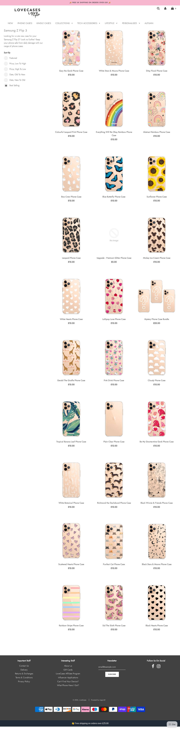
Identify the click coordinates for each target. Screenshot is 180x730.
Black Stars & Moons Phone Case (156, 564)
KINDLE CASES (44, 23)
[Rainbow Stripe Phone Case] (71, 602)
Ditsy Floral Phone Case (156, 70)
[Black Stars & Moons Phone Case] (156, 541)
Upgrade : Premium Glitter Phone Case (114, 257)
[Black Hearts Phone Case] (156, 602)
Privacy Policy (24, 681)
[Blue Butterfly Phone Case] (114, 173)
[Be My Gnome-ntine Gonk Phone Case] (156, 418)
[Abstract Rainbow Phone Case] (156, 109)
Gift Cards (68, 669)
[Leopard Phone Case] (71, 235)
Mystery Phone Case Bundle (156, 319)
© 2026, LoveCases (79, 700)
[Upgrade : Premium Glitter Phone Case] (114, 235)
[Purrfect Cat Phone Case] (114, 541)
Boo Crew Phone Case (71, 196)
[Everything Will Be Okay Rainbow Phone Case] (114, 109)
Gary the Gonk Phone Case (71, 70)
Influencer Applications (68, 677)
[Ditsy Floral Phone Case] (156, 47)
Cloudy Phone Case (156, 380)
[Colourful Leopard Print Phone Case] (71, 109)
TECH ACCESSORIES (87, 23)
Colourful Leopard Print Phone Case (71, 132)
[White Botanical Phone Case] (71, 480)
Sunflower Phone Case (157, 196)
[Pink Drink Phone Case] (114, 357)
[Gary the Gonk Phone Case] (71, 47)
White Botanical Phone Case (71, 502)
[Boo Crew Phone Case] (71, 173)
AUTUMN (149, 23)
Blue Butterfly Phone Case (114, 196)
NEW (10, 23)
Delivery (24, 669)
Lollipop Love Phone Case (114, 319)
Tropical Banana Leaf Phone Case (71, 441)
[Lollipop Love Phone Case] (114, 296)
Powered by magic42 (98, 700)
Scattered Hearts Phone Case (71, 564)
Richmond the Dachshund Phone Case (114, 502)
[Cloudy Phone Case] (156, 357)
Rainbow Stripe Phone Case (71, 625)
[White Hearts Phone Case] (71, 296)
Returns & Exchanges (24, 673)
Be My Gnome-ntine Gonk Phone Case (157, 441)
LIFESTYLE (110, 23)
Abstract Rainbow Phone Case (156, 132)
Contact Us (24, 665)
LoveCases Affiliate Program (68, 673)
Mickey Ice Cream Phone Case (156, 257)
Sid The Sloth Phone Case (114, 625)
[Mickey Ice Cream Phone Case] (156, 235)
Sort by (7, 52)
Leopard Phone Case (71, 257)
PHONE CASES (25, 23)
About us (68, 665)
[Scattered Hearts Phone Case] (71, 541)
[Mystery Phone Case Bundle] (156, 296)
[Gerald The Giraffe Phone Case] (71, 357)
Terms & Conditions (24, 677)
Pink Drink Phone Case (114, 380)
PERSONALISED (130, 23)
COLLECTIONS (62, 23)
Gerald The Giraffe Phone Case (71, 380)
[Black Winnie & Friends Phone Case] (156, 480)
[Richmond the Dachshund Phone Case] (114, 480)
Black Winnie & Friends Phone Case (157, 502)
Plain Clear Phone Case (113, 441)
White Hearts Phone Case (71, 319)
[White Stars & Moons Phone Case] (114, 47)
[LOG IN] (165, 8)
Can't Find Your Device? (68, 681)
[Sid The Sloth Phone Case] (114, 602)
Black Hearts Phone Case (157, 625)
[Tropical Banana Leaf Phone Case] (71, 418)
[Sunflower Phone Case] (156, 173)
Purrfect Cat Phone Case (114, 564)
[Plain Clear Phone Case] (114, 418)
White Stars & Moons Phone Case (114, 70)
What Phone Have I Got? (68, 685)
